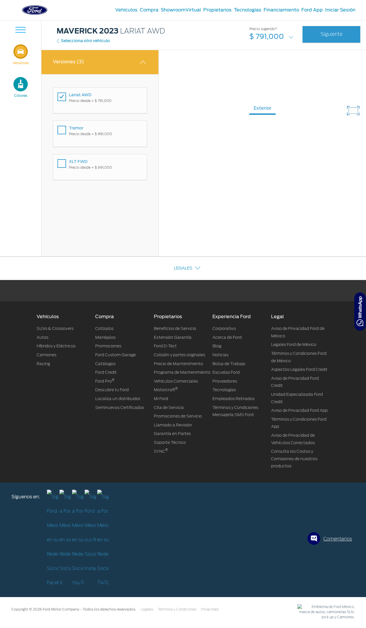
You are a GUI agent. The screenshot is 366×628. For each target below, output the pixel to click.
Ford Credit (106, 372)
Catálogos (105, 363)
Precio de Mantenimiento (178, 363)
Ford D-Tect (165, 346)
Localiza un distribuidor (117, 398)
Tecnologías (224, 389)
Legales (183, 268)
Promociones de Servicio (178, 416)
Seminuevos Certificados (119, 407)
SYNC (161, 451)
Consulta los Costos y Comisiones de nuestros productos (294, 458)
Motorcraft (166, 389)
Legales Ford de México (293, 344)
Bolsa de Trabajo (228, 363)
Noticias (220, 355)
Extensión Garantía (173, 337)
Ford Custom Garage (115, 355)
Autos (42, 337)
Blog (216, 346)
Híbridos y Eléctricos (56, 346)
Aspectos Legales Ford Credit (299, 369)
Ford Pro (104, 381)
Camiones (46, 355)
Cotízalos (104, 328)
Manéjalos (105, 337)
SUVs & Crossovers (55, 328)
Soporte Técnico (170, 442)
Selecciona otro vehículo (85, 40)
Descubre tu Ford (112, 389)
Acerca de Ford (227, 337)
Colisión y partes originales (179, 355)
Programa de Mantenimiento (182, 372)
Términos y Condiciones (177, 609)
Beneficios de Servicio (175, 328)
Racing (43, 363)
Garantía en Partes (172, 433)
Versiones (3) (68, 61)
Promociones (108, 346)
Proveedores (224, 381)
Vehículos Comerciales (176, 381)
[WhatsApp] (360, 311)
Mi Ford (161, 398)
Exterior (262, 108)
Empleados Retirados (233, 398)
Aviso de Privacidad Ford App (299, 410)
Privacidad (209, 609)
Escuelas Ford (226, 372)
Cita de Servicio (169, 407)
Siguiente (332, 34)
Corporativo (224, 328)
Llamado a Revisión (173, 425)
